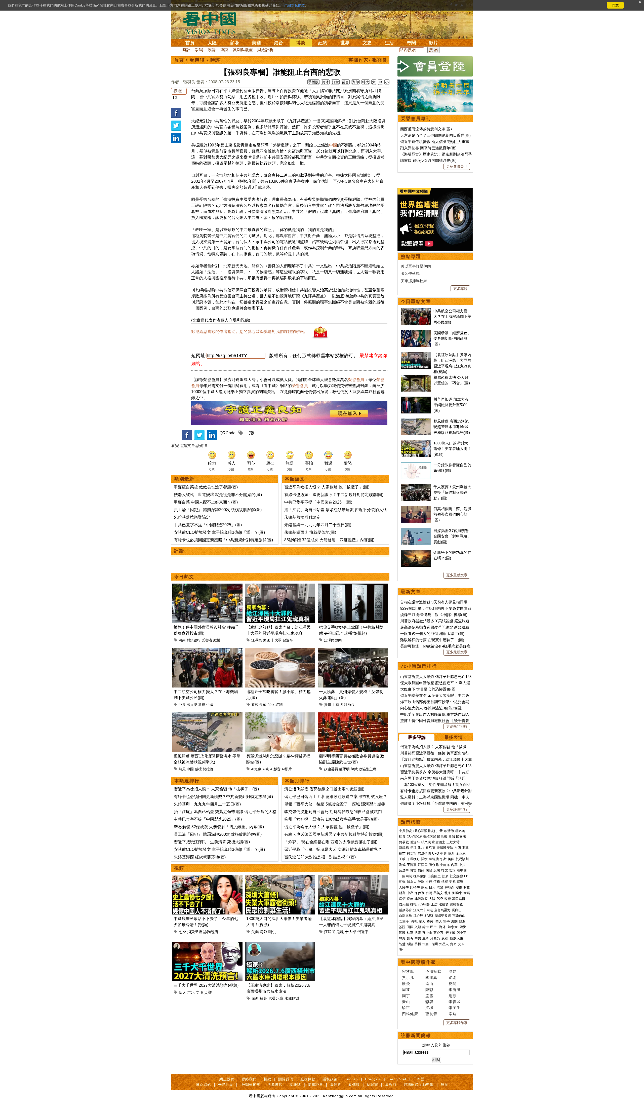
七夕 (182, 932)
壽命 (453, 944)
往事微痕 (419, 876)
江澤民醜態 (333, 640)
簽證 (402, 927)
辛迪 (453, 1014)
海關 (454, 921)
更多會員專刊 (456, 166)
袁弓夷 (430, 848)
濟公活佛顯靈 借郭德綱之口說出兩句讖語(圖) (324, 789)
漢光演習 (429, 836)
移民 (430, 921)
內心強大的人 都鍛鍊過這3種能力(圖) (431, 708)
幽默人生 (456, 938)
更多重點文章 (456, 575)
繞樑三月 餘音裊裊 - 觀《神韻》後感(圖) (433, 615)
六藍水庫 (276, 998)
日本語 (419, 1079)
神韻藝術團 (251, 1085)
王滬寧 (412, 865)
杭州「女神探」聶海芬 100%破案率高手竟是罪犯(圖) (331, 819)
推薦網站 (203, 1085)
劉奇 (410, 938)
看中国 (212, 22)
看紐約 (335, 1085)
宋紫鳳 (408, 971)
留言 (345, 82)
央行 (429, 882)
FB (466, 876)
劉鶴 (402, 865)
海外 (443, 927)
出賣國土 (438, 842)
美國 (256, 42)
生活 (389, 42)
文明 (199, 992)
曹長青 (431, 1014)
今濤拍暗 (433, 971)
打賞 (335, 82)
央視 (414, 921)
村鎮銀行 (194, 640)
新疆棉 (404, 848)
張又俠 (426, 842)
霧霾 (447, 899)
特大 (365, 82)
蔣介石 (438, 933)
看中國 (462, 870)
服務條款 (307, 1079)
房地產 (449, 887)
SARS (428, 916)
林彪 (402, 938)
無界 (444, 1085)
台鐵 (451, 836)
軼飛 (406, 983)
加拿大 (412, 882)
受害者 (207, 640)
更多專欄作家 (456, 1023)
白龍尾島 (405, 916)
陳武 (354, 769)
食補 (262, 705)
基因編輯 (458, 899)
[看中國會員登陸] (435, 66)
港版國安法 (445, 848)
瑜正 (406, 1008)
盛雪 (429, 996)
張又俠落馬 (410, 273)
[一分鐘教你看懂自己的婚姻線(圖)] (416, 465)
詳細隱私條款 (294, 5)
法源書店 (275, 1085)
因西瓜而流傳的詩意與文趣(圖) (426, 129)
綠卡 (425, 927)
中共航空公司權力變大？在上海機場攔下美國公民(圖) (452, 316)
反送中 (404, 870)
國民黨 (442, 836)
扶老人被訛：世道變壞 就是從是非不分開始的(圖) (218, 494)
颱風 (182, 769)
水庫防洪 (292, 998)
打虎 (444, 870)
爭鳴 (199, 50)
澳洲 (463, 927)
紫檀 (198, 769)
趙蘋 (453, 996)
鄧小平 (461, 933)
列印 (355, 82)
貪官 (413, 870)
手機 (418, 944)
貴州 (327, 705)
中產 (410, 893)
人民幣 (404, 887)
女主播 (404, 921)
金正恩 (461, 853)
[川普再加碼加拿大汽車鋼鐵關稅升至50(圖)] (416, 399)
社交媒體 (456, 876)
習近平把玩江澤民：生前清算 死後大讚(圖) (212, 842)
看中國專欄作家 (418, 962)
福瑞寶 (372, 1085)
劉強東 (457, 893)
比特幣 (415, 887)
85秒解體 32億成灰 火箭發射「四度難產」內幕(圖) (329, 540)
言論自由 (458, 916)
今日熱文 (184, 576)
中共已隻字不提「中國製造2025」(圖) (208, 525)
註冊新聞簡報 (416, 1035)
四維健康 (410, 1014)
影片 (433, 42)
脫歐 (421, 882)
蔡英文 (438, 893)
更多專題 (460, 289)
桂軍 (410, 933)
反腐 (436, 870)
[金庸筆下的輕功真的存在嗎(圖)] (416, 552)
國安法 (461, 836)
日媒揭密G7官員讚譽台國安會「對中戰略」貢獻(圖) (452, 536)
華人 (422, 921)
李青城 (455, 1002)
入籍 (418, 927)
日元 (432, 887)
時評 (186, 50)
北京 (448, 893)
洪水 (191, 992)
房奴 (263, 932)
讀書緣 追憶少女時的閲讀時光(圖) (428, 160)
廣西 (255, 998)
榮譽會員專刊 (416, 118)
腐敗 (429, 870)
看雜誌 (295, 1085)
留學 (446, 921)
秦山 (406, 1002)
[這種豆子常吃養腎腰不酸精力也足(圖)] (280, 651)
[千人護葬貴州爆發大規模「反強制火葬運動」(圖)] (353, 651)
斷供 (272, 932)
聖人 (182, 992)
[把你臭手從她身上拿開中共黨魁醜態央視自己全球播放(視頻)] (353, 586)
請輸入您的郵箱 (436, 1045)
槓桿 (444, 882)
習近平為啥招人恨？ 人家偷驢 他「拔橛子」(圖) (326, 487)
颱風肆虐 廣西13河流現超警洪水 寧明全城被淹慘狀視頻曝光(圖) (451, 427)
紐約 (322, 42)
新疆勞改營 (443, 916)
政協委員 (331, 769)
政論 (212, 50)
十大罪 (276, 640)
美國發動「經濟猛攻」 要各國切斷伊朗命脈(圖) (452, 338)
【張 (174, 98)
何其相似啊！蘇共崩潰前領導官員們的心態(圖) (452, 514)
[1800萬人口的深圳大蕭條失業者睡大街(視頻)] (280, 878)
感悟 (410, 944)
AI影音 (275, 769)
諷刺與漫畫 (243, 50)
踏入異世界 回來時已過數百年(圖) (428, 148)
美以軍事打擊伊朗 (416, 266)
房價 (402, 899)
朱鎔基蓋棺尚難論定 (192, 517)
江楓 (429, 1008)
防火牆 (404, 904)
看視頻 (390, 1085)
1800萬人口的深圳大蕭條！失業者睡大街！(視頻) (452, 448)
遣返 (462, 921)
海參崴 (419, 893)
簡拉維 (208, 769)
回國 (410, 927)
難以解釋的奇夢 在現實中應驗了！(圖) (432, 640)
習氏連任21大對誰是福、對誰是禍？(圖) (320, 857)
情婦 (421, 870)
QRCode (227, 433)
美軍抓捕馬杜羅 (414, 281)
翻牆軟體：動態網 (419, 1085)
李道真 (431, 977)
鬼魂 (266, 640)
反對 (343, 705)
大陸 (212, 42)
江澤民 (256, 640)
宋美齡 (450, 933)
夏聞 (453, 983)
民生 (434, 927)
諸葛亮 (435, 938)
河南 (182, 640)
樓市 (459, 887)
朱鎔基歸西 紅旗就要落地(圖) (310, 532)
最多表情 (454, 737)
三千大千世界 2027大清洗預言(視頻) (206, 985)
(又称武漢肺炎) (424, 831)
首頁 (189, 42)
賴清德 (449, 831)
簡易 (453, 971)
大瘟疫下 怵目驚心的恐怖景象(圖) (428, 689)
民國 (402, 933)
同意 (615, 5)
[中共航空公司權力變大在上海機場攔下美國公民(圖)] (207, 651)
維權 (216, 640)
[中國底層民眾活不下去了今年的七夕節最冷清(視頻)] (207, 878)
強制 (351, 705)
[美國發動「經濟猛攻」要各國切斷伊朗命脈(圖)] (416, 333)
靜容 (429, 1002)
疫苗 (402, 853)
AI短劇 (256, 769)
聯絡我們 (249, 1079)
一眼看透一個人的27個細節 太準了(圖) (432, 633)
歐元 (424, 887)
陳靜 (429, 989)
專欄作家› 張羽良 (367, 60)
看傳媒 (354, 1085)
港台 (278, 42)
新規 (201, 705)
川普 (439, 831)
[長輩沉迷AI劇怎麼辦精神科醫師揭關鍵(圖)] (280, 715)
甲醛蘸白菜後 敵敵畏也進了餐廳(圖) (206, 487)
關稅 (424, 859)
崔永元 (434, 865)
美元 (452, 882)
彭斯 (443, 859)
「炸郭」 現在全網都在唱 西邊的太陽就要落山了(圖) (330, 842)
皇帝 (425, 938)
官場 (234, 42)
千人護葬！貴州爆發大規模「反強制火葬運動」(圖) (452, 492)
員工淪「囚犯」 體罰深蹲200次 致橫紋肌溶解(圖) (218, 510)
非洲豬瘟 (421, 899)
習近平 (288, 640)
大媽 (466, 893)
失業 (255, 932)
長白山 (457, 910)
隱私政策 (330, 1079)
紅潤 (279, 705)
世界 (344, 42)
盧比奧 (460, 831)
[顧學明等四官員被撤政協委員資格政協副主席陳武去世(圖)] (353, 715)
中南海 (445, 865)
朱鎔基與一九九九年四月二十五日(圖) (317, 525)
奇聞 (411, 42)
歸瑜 (453, 977)
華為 (451, 853)
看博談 (197, 60)
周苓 (406, 989)
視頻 (179, 868)
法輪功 (444, 904)
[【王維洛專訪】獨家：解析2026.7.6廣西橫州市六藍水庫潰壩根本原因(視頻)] (280, 944)
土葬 (335, 705)
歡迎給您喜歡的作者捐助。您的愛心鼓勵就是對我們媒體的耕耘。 (249, 331)
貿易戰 (404, 842)
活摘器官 (405, 910)
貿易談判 (463, 859)
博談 (300, 42)
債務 (436, 882)
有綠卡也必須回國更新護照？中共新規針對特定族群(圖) (223, 540)
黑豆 (270, 705)
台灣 (429, 893)
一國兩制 (405, 876)
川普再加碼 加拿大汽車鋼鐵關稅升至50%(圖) (450, 405)
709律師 (424, 904)
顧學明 (344, 769)
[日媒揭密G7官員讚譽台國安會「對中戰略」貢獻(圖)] (416, 530)
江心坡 (418, 916)
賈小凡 (408, 977)
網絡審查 (456, 904)
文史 (367, 42)
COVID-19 (414, 836)
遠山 (429, 983)
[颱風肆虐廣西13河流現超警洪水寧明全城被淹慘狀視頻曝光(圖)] (207, 715)
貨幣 (460, 882)
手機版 (313, 82)
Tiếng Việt (397, 1079)
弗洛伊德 (424, 853)
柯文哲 (412, 853)
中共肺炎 (405, 831)
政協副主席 (367, 769)
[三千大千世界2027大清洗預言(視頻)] (207, 944)
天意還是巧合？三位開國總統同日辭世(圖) (435, 135)
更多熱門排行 (456, 726)
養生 (402, 949)
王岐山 (404, 859)
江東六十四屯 (423, 910)
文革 (461, 944)
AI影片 (286, 769)
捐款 (267, 1079)
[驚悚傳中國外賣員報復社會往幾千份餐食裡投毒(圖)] (207, 586)
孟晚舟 (415, 859)
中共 (182, 705)
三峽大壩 (453, 842)
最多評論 (417, 737)
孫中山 (427, 933)
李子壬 (455, 1008)
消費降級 (194, 932)
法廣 (445, 876)
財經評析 (265, 50)
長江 (413, 848)
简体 (325, 82)
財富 (402, 893)
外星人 (444, 944)
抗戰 (418, 933)
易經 (445, 938)
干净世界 (225, 1085)
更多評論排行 (456, 809)
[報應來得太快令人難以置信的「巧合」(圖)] (416, 377)
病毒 (402, 836)
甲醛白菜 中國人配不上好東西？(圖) (206, 502)
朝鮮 (402, 882)
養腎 (254, 705)
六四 (457, 848)
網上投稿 (226, 1079)
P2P (440, 899)
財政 (466, 887)
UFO (435, 853)
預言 (426, 944)
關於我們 (285, 1079)
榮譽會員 (356, 379)
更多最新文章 (456, 652)
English (351, 1079)
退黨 (465, 848)
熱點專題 (411, 256)
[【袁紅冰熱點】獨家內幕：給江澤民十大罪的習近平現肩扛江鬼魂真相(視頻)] (280, 586)
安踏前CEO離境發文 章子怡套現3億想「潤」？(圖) (219, 532)
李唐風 (455, 989)
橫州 (263, 998)
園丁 (406, 996)
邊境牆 (434, 859)
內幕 (454, 865)
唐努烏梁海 (442, 910)
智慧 (402, 944)
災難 (208, 992)
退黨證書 (315, 1085)
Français (373, 1079)
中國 (333, 145)
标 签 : (178, 91)
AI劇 (265, 769)
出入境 (192, 705)
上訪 (434, 904)
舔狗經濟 (210, 932)
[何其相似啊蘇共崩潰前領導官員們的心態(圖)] (416, 509)
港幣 (440, 887)
